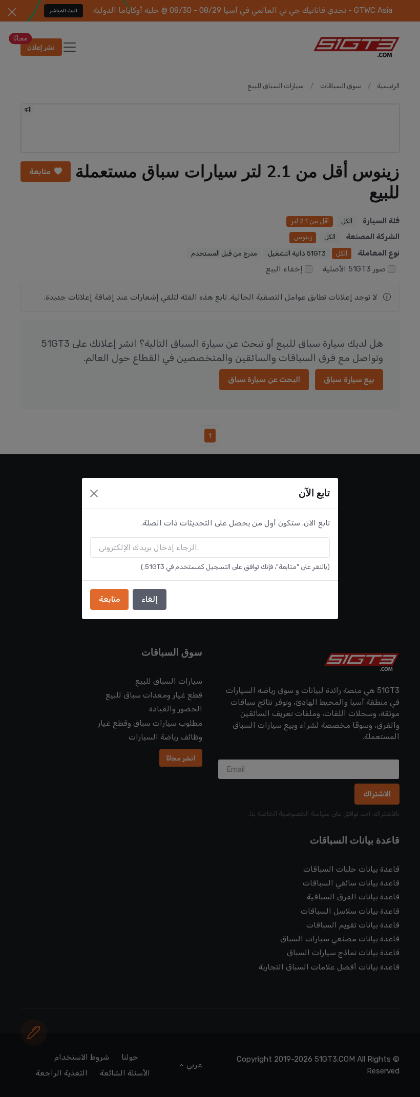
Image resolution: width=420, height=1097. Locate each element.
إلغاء (149, 599)
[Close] (94, 493)
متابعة (109, 599)
